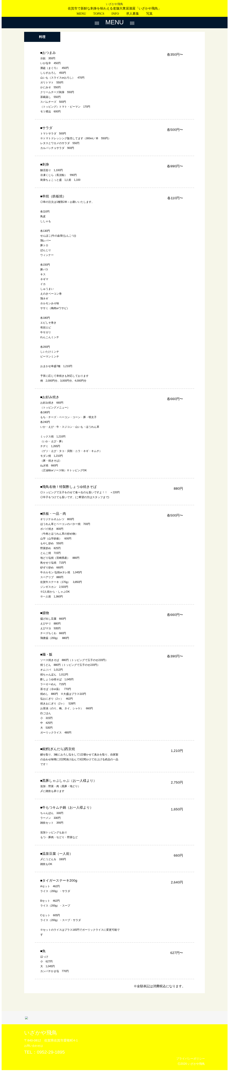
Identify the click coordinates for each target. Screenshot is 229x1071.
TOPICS (98, 13)
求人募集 (132, 13)
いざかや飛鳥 (114, 4)
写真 (149, 13)
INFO (115, 13)
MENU (81, 13)
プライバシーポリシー (190, 1058)
